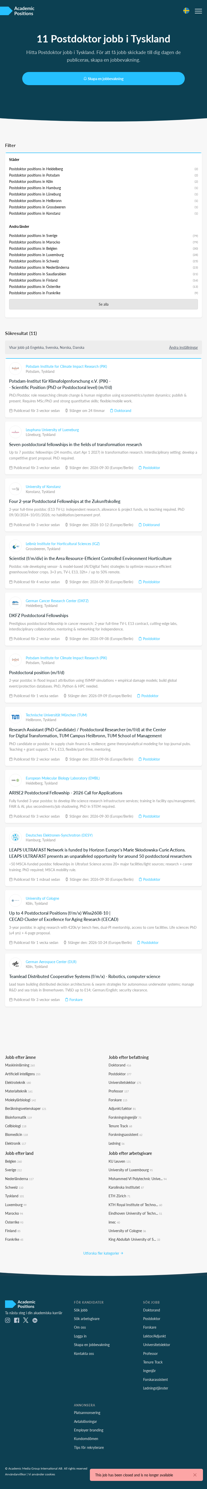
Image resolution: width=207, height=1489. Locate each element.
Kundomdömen (86, 1438)
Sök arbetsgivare (86, 1318)
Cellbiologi (15, 1125)
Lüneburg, (34, 434)
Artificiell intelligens (22, 1073)
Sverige (13, 1169)
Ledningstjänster (155, 1387)
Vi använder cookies (41, 1474)
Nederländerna (19, 1178)
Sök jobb (81, 1309)
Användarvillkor (15, 1474)
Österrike (14, 1222)
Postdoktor (151, 467)
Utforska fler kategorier (101, 1253)
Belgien (13, 1161)
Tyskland (48, 371)
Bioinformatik (18, 1117)
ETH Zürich (119, 1195)
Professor (119, 1090)
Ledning (116, 1143)
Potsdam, (33, 371)
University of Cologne (42, 898)
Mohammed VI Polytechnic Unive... (138, 1178)
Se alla (104, 304)
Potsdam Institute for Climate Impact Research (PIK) (66, 366)
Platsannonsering (87, 1412)
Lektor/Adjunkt (154, 1335)
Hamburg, (34, 839)
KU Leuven (120, 1161)
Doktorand (122, 410)
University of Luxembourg (131, 1169)
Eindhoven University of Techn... (135, 1213)
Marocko (14, 1213)
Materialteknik (19, 1090)
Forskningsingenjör (125, 1117)
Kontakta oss (84, 1353)
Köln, (30, 903)
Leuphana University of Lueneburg (52, 429)
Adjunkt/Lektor (122, 1108)
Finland (12, 1230)
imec (114, 1222)
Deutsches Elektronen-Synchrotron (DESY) (59, 835)
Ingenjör (149, 1370)
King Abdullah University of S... (134, 1239)
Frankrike (14, 1239)
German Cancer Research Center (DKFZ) (57, 600)
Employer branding (88, 1429)
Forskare (75, 999)
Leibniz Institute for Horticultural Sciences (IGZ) (63, 543)
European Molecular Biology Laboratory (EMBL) (63, 777)
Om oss (80, 1327)
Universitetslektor (125, 1082)
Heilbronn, (34, 719)
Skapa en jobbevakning (105, 78)
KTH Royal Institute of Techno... (135, 1204)
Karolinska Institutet (126, 1187)
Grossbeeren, (36, 548)
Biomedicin (16, 1134)
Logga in (80, 1335)
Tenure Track (120, 1125)
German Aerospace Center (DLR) (51, 961)
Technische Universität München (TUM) (56, 714)
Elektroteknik (18, 1082)
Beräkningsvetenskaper (25, 1108)
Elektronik (15, 1143)
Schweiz (14, 1187)
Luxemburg (16, 1204)
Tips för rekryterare (89, 1447)
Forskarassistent (155, 1379)
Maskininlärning (20, 1064)
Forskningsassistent (125, 1134)
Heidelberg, (35, 605)
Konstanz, (34, 491)
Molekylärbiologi (20, 1099)
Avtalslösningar (85, 1421)
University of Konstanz (43, 486)
